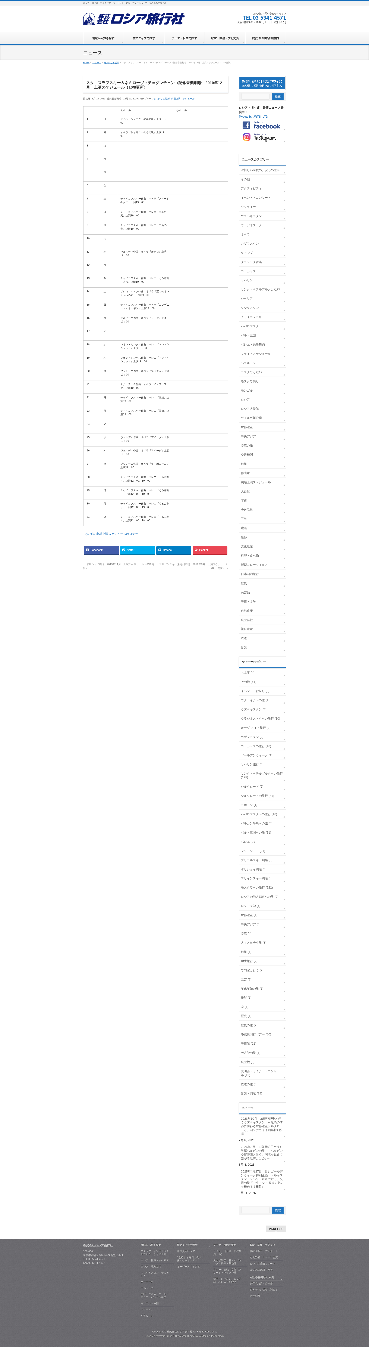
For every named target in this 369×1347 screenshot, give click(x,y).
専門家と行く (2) (252, 970)
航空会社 (247, 620)
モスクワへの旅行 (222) (257, 887)
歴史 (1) (246, 1016)
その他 (245, 179)
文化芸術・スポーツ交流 (264, 1257)
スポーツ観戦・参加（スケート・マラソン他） (227, 1271)
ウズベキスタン (251, 216)
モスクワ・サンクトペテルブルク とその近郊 (155, 1253)
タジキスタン (250, 307)
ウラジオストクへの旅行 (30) (260, 718)
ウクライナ (248, 206)
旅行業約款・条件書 (261, 1283)
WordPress (165, 1336)
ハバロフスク (250, 326)
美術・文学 (248, 601)
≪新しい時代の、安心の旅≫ (260, 170)
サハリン (247, 280)
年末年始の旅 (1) (252, 988)
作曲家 (245, 473)
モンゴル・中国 (150, 1303)
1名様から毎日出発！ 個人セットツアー (193, 1259)
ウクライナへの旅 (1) (255, 700)
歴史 (244, 583)
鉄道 (244, 638)
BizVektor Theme (185, 1336)
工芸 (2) (246, 979)
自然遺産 (247, 610)
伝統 (244, 464)
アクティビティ (251, 188)
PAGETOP (276, 1228)
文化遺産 (247, 546)
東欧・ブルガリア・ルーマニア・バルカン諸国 (155, 1296)
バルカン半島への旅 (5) (256, 823)
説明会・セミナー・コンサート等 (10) (262, 1073)
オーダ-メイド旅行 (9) (256, 727)
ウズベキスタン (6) (253, 709)
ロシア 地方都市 (151, 1266)
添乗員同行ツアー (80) (256, 1034)
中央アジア (248, 436)
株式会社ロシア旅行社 (179, 1331)
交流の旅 (247, 445)
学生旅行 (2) (249, 961)
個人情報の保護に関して (264, 1289)
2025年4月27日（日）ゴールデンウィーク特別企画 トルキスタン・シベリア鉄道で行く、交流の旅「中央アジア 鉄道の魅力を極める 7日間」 (262, 1179)
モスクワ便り (250, 381)
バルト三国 (248, 335)
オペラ (245, 234)
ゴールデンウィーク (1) (256, 755)
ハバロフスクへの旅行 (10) (259, 814)
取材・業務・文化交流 (262, 1244)
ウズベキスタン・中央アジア (155, 1274)
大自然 (245, 491)
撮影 (244, 537)
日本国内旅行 (250, 574)
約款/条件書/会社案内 (262, 1277)
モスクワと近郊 (161, 98)
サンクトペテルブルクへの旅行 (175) (262, 775)
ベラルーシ (248, 363)
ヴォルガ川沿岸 (251, 418)
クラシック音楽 (251, 262)
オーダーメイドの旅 (188, 1266)
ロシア (245, 399)
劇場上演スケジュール (183, 98)
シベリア (247, 298)
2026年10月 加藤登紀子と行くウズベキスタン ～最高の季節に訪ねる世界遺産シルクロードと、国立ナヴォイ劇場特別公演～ (262, 1126)
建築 (244, 528)
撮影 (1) (246, 997)
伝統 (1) (246, 952)
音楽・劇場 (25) (251, 1093)
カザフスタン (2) (252, 737)
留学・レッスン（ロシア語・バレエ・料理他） (227, 1280)
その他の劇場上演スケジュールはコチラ (111, 533)
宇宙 (244, 500)
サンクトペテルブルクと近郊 (260, 289)
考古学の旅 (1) (251, 1052)
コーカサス (248, 271)
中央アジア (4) (251, 924)
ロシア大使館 (250, 408)
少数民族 (247, 510)
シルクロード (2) (252, 786)
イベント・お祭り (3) (255, 691)
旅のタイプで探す (187, 1244)
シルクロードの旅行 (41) (257, 795)
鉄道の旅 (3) (249, 1084)
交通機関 (247, 454)
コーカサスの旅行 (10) (256, 746)
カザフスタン (250, 243)
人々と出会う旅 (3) (253, 942)
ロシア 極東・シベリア (155, 1260)
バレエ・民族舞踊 (253, 344)
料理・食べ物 (250, 555)
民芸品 (245, 592)
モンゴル (247, 390)
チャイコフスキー (253, 317)
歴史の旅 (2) (249, 1025)
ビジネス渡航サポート (262, 1263)
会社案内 (255, 1295)
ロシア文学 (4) (251, 906)
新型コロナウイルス (254, 564)
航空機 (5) (248, 1062)
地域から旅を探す (151, 1244)
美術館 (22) (248, 1043)
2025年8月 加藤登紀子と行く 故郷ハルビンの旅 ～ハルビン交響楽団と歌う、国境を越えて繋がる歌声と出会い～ (262, 1152)
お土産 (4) (248, 672)
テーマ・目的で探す (224, 1244)
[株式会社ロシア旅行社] (134, 21)
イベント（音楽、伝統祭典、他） (227, 1253)
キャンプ (247, 252)
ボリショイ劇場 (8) (253, 869)
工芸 (244, 518)
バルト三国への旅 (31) (256, 832)
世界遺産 (247, 427)
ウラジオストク (251, 225)
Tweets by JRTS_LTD (253, 116)
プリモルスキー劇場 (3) (256, 860)
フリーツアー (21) (253, 851)
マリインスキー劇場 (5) (256, 878)
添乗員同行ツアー (187, 1251)
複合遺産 (247, 629)
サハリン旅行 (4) (252, 764)
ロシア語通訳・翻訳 (261, 1269)
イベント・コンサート (256, 197)
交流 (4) (246, 933)
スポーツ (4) (249, 805)
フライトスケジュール (256, 353)
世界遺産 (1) (249, 915)
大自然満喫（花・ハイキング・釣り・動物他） (227, 1262)
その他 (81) (248, 681)
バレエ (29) (248, 841)
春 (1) (245, 1006)
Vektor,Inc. (205, 1336)
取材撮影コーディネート (264, 1251)
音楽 (244, 647)
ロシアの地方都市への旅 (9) (259, 896)
